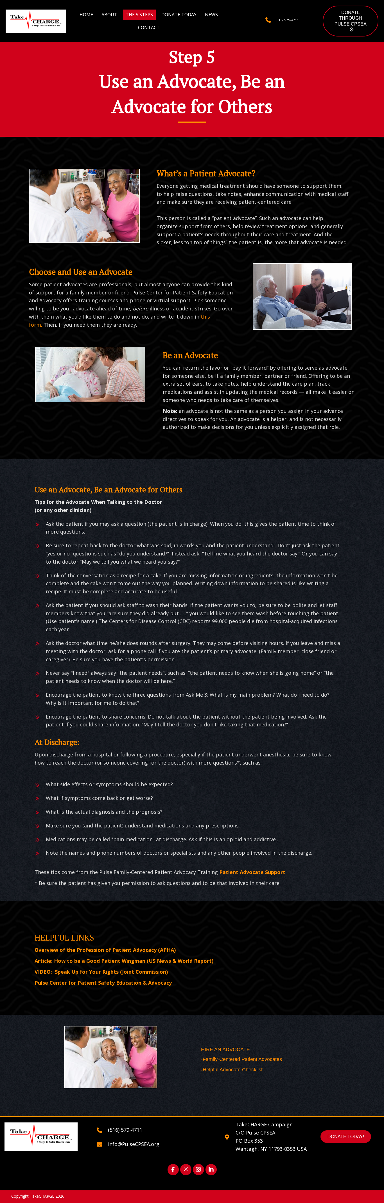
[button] (350, 21)
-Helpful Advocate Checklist (232, 1069)
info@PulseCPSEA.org (133, 1144)
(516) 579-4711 (287, 20)
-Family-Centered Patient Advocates (241, 1059)
